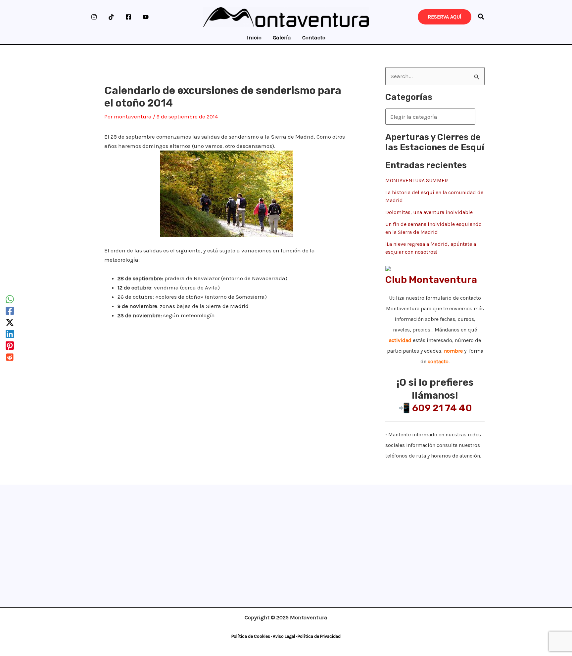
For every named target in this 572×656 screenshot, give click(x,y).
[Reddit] (10, 357)
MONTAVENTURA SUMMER (416, 180)
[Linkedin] (10, 334)
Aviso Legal (284, 636)
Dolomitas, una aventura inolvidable (429, 212)
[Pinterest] (10, 345)
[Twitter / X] (10, 322)
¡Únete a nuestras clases (284, 507)
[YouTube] (145, 16)
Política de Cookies (250, 636)
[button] (481, 18)
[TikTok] (111, 16)
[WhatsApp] (10, 299)
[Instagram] (94, 16)
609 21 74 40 (442, 408)
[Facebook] (128, 16)
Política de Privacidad (319, 636)
